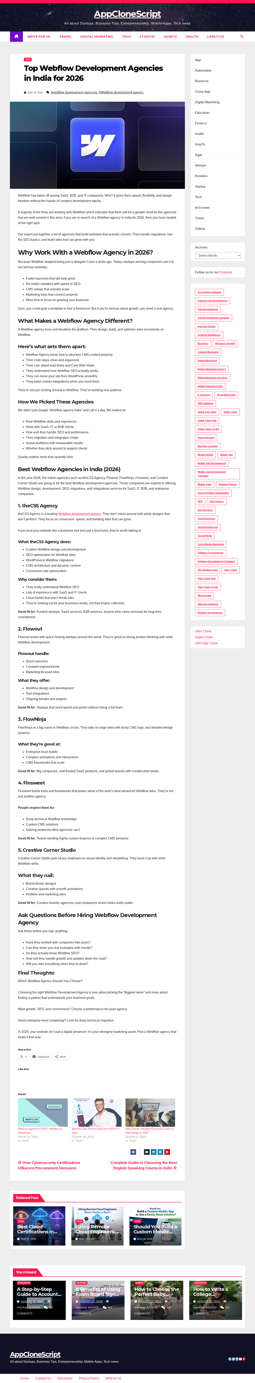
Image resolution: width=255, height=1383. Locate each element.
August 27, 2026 (33, 1301)
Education (202, 112)
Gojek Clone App (207, 420)
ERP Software (205, 403)
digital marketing (207, 360)
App (198, 60)
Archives (201, 247)
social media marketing (211, 544)
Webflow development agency (79, 514)
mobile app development (212, 463)
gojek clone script (208, 429)
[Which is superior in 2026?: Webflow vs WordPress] (43, 1112)
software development (211, 553)
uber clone (230, 570)
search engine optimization (213, 493)
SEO (200, 501)
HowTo (170, 36)
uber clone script (208, 587)
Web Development (208, 604)
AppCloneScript (127, 13)
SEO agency (217, 501)
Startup (147, 36)
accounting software (209, 292)
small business (206, 518)
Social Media (205, 535)
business (203, 343)
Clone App (202, 91)
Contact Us (43, 1378)
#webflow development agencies (74, 92)
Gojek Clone (230, 412)
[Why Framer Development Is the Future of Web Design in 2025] (150, 1112)
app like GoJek (207, 326)
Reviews (201, 176)
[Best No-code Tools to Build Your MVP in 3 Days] (97, 1112)
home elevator (206, 437)
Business (202, 81)
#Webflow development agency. (121, 92)
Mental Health (205, 454)
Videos (200, 228)
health (192, 36)
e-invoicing (204, 395)
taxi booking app (207, 570)
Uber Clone (203, 631)
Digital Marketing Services (213, 377)
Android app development (213, 300)
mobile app (226, 454)
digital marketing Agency (212, 369)
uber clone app (207, 578)
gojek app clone (207, 412)
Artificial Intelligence (209, 335)
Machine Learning (208, 446)
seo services (205, 510)
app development (208, 309)
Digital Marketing (96, 36)
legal (198, 155)
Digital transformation (210, 386)
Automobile (203, 70)
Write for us (39, 36)
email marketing (226, 395)
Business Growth (225, 343)
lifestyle (215, 36)
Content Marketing (208, 352)
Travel (65, 36)
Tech (126, 36)
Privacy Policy (89, 1378)
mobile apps (205, 484)
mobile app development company (212, 474)
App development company (214, 318)
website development (210, 612)
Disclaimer (65, 1378)
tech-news (202, 207)
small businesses (208, 527)
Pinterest (225, 272)
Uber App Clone (206, 643)
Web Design (204, 595)
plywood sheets (228, 484)
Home (24, 1378)
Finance (201, 123)
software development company (216, 561)
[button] (241, 36)
